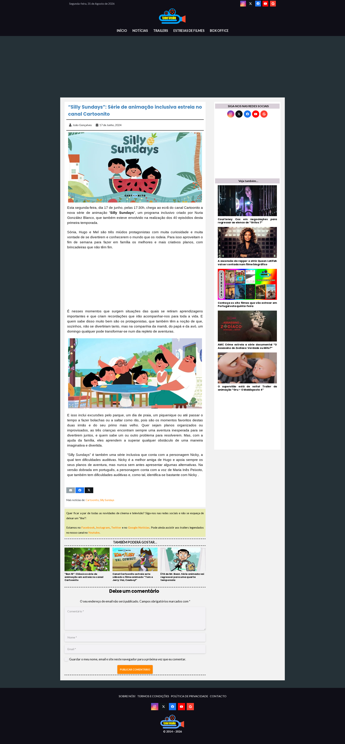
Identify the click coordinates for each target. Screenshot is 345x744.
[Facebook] (258, 3)
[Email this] (70, 490)
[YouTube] (265, 3)
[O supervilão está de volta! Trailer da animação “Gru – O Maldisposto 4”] (247, 371)
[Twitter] (250, 3)
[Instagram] (243, 3)
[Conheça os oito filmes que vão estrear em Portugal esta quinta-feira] (247, 288)
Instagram (103, 527)
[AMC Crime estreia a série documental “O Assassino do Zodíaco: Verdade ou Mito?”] (247, 330)
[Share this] (79, 490)
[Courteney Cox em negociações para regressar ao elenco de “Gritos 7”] (247, 204)
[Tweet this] (89, 490)
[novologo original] (172, 16)
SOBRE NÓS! (127, 696)
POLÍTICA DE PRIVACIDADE (189, 696)
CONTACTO (218, 696)
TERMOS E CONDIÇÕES (153, 696)
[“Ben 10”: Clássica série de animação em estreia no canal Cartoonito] (87, 565)
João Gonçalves (82, 125)
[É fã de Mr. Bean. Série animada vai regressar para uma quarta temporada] (183, 565)
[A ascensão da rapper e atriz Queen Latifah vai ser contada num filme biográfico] (247, 246)
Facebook (88, 527)
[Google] (273, 3)
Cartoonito (92, 500)
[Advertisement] (172, 69)
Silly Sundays (107, 500)
